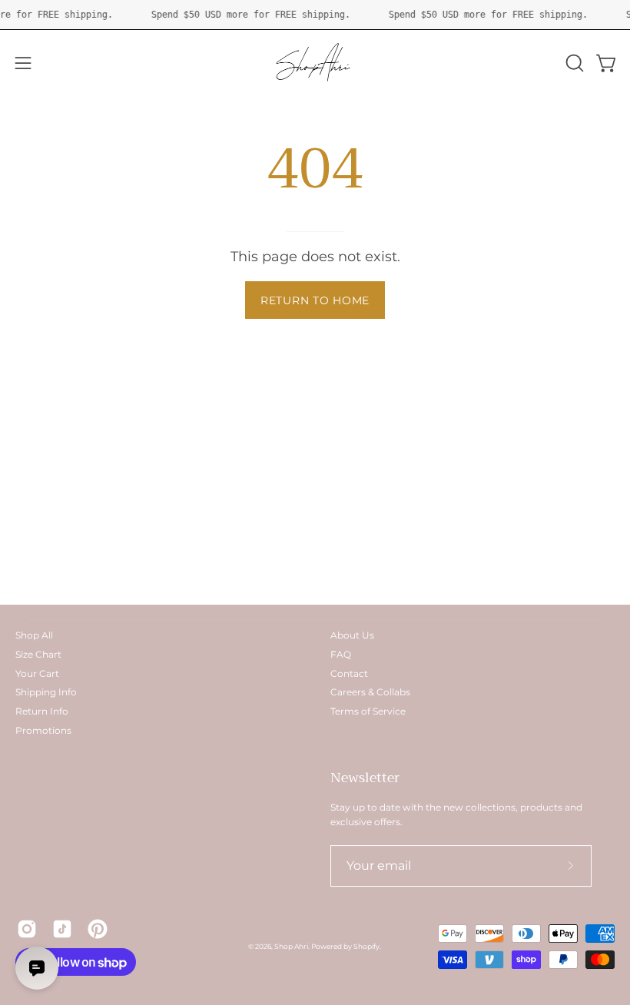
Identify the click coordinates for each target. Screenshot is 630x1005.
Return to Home (315, 300)
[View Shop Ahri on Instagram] (26, 928)
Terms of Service (368, 711)
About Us (352, 635)
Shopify (366, 946)
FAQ (340, 654)
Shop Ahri (291, 946)
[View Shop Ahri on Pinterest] (97, 928)
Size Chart (38, 654)
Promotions (43, 730)
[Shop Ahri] (315, 63)
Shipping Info (46, 692)
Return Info (41, 711)
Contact (349, 673)
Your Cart (37, 673)
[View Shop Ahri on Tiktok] (62, 928)
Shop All (34, 635)
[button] (573, 63)
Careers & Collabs (370, 692)
